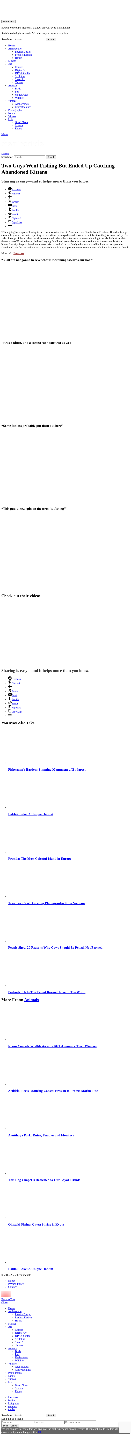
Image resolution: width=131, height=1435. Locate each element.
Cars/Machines (23, 106)
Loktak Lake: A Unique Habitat (30, 814)
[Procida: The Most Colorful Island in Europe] (69, 836)
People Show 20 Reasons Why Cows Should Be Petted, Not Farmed (55, 947)
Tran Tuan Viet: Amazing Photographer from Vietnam (46, 903)
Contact (12, 1286)
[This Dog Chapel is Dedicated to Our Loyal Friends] (69, 1157)
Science (19, 125)
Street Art (20, 79)
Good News (21, 122)
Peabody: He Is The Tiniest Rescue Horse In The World (46, 992)
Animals (12, 85)
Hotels (18, 57)
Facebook (18, 253)
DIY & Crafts (22, 73)
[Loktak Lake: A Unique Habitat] (69, 791)
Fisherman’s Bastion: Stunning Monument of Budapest (46, 769)
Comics (19, 67)
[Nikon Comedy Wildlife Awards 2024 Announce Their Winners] (69, 1023)
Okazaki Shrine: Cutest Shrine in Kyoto (36, 1224)
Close (4, 1302)
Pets (17, 91)
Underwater (21, 94)
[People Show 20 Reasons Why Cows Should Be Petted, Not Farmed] (69, 925)
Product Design (23, 54)
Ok (39, 1432)
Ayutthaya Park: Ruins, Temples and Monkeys (41, 1135)
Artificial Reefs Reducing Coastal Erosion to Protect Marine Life (53, 1091)
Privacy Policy (16, 1283)
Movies (12, 60)
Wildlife (19, 97)
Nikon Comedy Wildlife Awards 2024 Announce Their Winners (52, 1046)
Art (10, 63)
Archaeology (22, 103)
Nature (12, 113)
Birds (18, 88)
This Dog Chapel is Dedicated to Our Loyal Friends (44, 1180)
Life (10, 119)
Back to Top (8, 1299)
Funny (18, 128)
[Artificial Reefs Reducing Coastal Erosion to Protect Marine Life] (69, 1068)
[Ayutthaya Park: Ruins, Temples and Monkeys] (69, 1112)
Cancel (14, 1425)
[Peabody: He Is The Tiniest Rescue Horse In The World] (69, 969)
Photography (15, 110)
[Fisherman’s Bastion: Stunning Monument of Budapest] (69, 746)
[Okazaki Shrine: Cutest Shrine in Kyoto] (69, 1201)
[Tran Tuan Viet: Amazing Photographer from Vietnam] (69, 880)
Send (5, 1425)
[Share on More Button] (10, 197)
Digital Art (20, 70)
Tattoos (19, 82)
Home (11, 45)
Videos (12, 116)
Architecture (14, 48)
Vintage (12, 100)
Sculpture (20, 76)
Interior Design (23, 51)
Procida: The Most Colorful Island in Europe (39, 858)
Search (50, 39)
